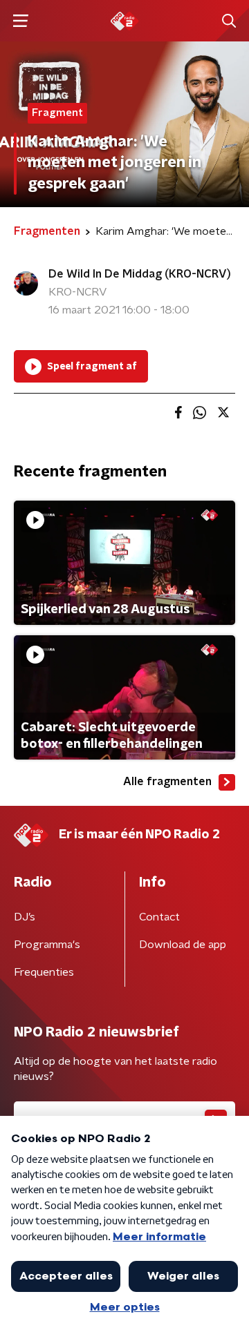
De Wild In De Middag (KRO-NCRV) (139, 274)
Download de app (182, 944)
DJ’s (24, 917)
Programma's (47, 944)
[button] (20, 21)
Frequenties (44, 972)
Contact (159, 917)
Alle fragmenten (167, 781)
